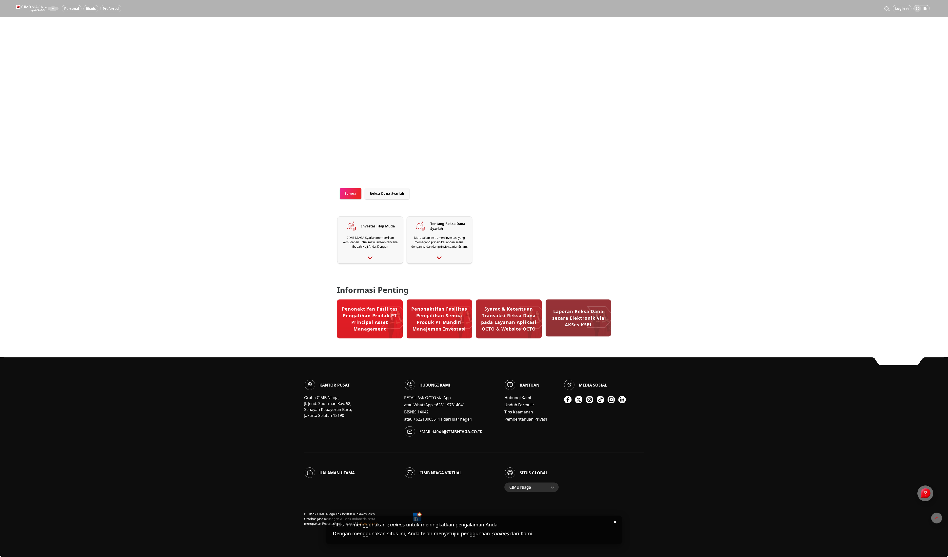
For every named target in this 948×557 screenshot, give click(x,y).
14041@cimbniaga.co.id (457, 431)
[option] (474, 86)
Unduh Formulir (519, 405)
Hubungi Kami (517, 397)
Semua (350, 193)
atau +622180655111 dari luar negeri (438, 419)
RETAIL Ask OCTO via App (427, 397)
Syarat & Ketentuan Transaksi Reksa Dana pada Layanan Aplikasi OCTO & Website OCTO (508, 319)
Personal (71, 8)
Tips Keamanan (518, 412)
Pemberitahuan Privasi (525, 419)
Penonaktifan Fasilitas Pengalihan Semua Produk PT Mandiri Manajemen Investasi (439, 319)
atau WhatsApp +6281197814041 (434, 405)
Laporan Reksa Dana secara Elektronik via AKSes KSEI (578, 318)
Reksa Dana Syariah (387, 193)
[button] (887, 8)
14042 (423, 412)
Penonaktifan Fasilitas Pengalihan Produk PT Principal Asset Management (370, 319)
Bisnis (91, 8)
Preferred (111, 8)
